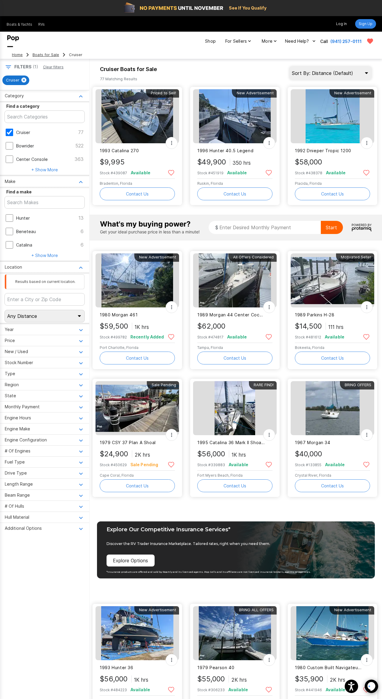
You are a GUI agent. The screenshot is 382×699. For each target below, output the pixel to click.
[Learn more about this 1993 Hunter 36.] (137, 633)
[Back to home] (13, 41)
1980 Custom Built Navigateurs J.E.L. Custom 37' (329, 667)
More (267, 41)
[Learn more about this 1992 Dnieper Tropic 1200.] (332, 116)
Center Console (32, 159)
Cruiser (23, 132)
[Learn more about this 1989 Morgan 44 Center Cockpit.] (235, 280)
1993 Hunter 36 (116, 667)
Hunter (23, 218)
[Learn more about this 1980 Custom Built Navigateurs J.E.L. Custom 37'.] (332, 633)
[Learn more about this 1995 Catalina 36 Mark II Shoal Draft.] (235, 408)
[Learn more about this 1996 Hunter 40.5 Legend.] (235, 116)
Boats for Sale (46, 55)
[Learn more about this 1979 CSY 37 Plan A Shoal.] (137, 408)
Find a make (19, 191)
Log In (341, 23)
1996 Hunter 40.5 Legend (225, 150)
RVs (41, 24)
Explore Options (130, 560)
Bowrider (25, 145)
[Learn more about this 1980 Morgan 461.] (137, 280)
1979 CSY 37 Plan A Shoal (128, 442)
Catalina (24, 244)
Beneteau (26, 231)
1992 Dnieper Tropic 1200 (323, 150)
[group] (15, 80)
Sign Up (365, 23)
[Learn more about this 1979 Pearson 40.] (235, 633)
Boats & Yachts (19, 24)
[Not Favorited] (171, 172)
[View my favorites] (370, 41)
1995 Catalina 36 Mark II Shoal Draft (231, 442)
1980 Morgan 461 (119, 314)
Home (17, 55)
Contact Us (137, 193)
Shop (210, 41)
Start (331, 227)
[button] (351, 686)
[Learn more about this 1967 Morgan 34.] (332, 408)
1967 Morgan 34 (312, 442)
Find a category (22, 106)
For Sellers (236, 41)
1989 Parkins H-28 (315, 314)
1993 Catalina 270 (119, 150)
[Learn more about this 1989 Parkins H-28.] (332, 280)
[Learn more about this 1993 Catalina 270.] (137, 116)
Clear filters (53, 67)
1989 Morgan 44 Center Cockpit (231, 314)
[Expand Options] (172, 143)
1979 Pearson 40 (215, 667)
